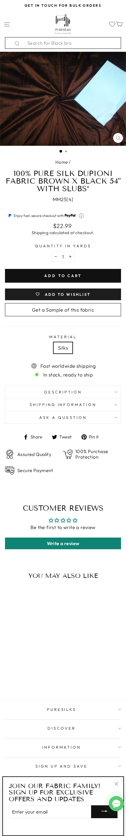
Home (61, 162)
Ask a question (63, 417)
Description (63, 392)
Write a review (63, 543)
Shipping (40, 232)
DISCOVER (61, 728)
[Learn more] (81, 215)
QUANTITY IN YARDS (63, 245)
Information (61, 747)
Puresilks (61, 709)
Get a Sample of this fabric (63, 310)
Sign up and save (61, 766)
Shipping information (63, 404)
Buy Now (27, 678)
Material (63, 336)
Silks (63, 348)
